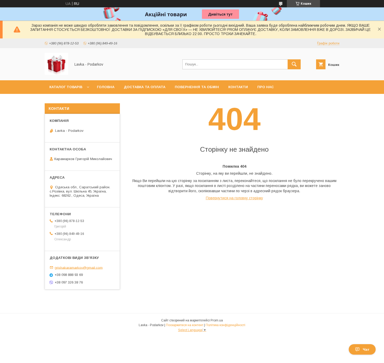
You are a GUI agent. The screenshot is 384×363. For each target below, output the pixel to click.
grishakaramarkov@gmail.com (79, 267)
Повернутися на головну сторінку (234, 198)
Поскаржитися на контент (184, 325)
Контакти (238, 87)
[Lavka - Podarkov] (56, 73)
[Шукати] (294, 64)
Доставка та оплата (144, 87)
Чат (366, 349)
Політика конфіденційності (225, 325)
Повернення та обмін (197, 87)
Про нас (265, 87)
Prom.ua (217, 320)
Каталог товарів (65, 87)
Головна (105, 87)
